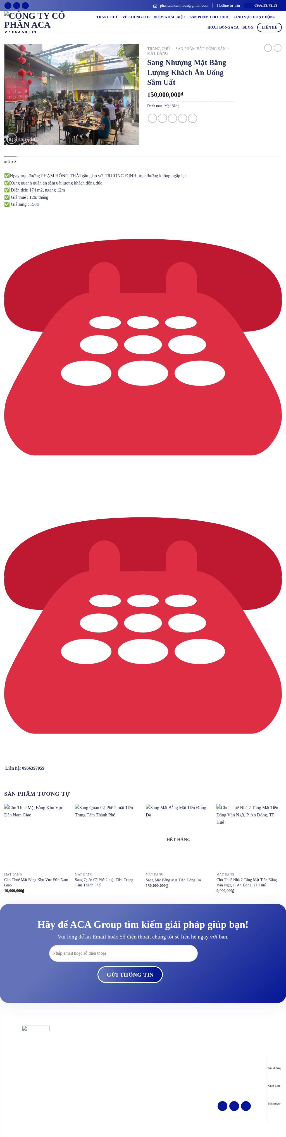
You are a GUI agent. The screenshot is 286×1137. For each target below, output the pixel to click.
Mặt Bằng (157, 53)
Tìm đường (274, 1068)
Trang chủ (107, 17)
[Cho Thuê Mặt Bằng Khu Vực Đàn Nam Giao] (37, 837)
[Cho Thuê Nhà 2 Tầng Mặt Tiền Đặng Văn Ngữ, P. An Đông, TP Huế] (249, 837)
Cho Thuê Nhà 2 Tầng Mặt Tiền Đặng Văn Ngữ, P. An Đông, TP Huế (246, 882)
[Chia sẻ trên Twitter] (162, 118)
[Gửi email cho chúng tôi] (16, 5)
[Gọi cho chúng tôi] (25, 5)
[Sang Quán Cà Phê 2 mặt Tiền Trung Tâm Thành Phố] (107, 837)
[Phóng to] (11, 138)
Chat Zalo (274, 1085)
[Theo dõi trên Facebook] (7, 5)
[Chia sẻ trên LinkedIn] (192, 118)
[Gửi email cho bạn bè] (172, 118)
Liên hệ (269, 27)
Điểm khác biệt (170, 17)
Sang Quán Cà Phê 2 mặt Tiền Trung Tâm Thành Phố (104, 882)
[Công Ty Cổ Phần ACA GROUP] (35, 22)
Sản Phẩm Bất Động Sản (200, 49)
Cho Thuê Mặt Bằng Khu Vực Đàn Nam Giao (36, 882)
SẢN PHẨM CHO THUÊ (210, 17)
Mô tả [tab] (10, 162)
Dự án (151, 1057)
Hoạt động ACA (223, 27)
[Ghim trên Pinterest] (182, 118)
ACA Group (151, 1123)
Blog (247, 27)
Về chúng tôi (136, 17)
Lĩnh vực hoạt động (254, 17)
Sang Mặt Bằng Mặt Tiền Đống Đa (173, 880)
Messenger (274, 1103)
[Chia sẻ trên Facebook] (152, 118)
